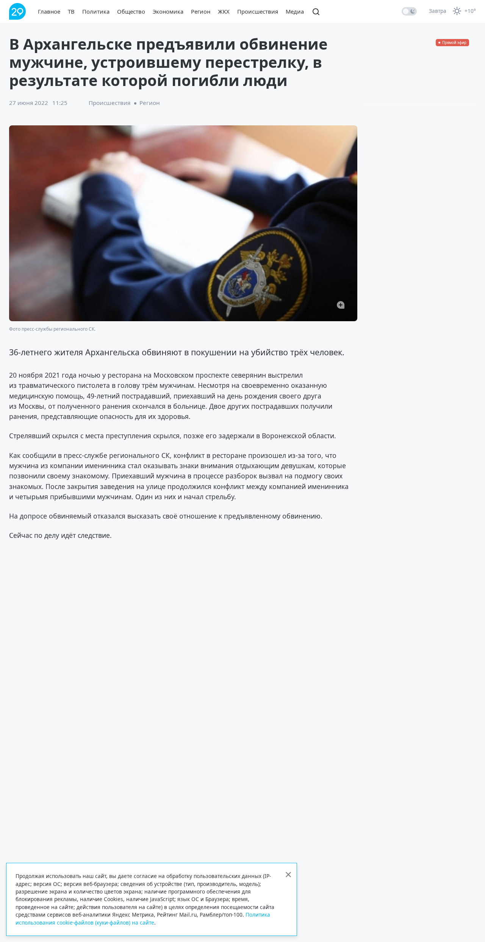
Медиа (295, 11)
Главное (49, 11)
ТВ (71, 11)
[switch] (409, 11)
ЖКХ (224, 11)
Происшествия (257, 11)
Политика (96, 11)
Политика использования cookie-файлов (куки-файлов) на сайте (143, 918)
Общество (131, 11)
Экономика (168, 11)
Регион (200, 11)
